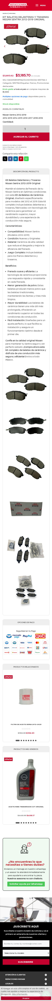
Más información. (20, 994)
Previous (7, 46)
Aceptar (26, 998)
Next (45, 46)
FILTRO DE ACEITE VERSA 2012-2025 (26, 724)
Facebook (10, 158)
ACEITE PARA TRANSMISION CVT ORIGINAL (26, 807)
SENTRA (16, 83)
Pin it (21, 158)
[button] (18, 740)
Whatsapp (26, 158)
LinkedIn (15, 158)
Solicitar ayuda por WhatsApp (26, 883)
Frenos (33, 83)
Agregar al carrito (26, 136)
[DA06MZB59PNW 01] (26, 46)
